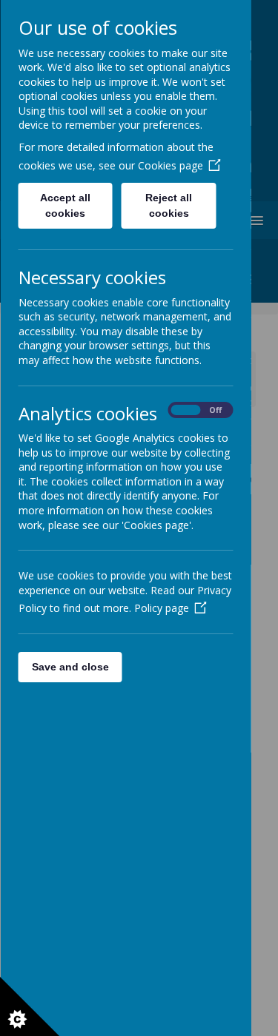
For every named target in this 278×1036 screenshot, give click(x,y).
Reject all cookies (168, 205)
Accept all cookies (65, 205)
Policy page (160, 608)
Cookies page (169, 165)
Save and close (69, 667)
